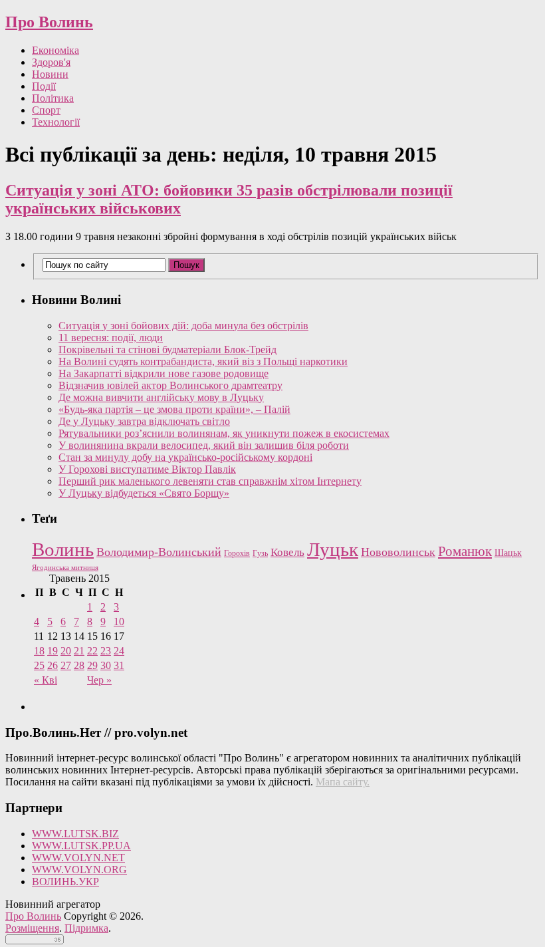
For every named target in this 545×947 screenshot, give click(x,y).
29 (92, 665)
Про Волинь (49, 22)
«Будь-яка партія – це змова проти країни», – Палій (174, 409)
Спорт (46, 110)
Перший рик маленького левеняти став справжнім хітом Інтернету (210, 481)
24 (119, 650)
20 (65, 650)
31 (119, 665)
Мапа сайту (341, 781)
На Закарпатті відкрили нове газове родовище (163, 373)
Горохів (237, 553)
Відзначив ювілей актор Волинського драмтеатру (170, 385)
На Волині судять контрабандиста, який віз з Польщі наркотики (203, 361)
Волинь (63, 549)
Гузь (260, 553)
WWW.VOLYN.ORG (79, 869)
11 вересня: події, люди (110, 337)
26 (52, 665)
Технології (56, 122)
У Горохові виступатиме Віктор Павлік (147, 469)
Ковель (287, 552)
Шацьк (508, 553)
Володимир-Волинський (158, 552)
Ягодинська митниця (65, 567)
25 (39, 665)
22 (92, 650)
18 (39, 650)
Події (44, 86)
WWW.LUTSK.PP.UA (81, 845)
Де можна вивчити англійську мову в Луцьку (161, 397)
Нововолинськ (398, 552)
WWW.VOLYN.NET (78, 857)
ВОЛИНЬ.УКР (65, 881)
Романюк (465, 551)
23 (105, 650)
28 (79, 665)
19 (52, 650)
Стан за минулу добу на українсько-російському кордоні (185, 457)
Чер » (99, 680)
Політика (53, 98)
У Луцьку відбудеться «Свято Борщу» (143, 493)
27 (65, 665)
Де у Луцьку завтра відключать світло (144, 421)
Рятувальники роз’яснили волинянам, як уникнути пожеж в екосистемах (223, 433)
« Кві (45, 680)
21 (79, 650)
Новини (50, 74)
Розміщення (32, 928)
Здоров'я (51, 62)
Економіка (55, 50)
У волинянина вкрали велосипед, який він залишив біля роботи (203, 445)
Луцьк (332, 549)
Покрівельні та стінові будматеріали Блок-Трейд (167, 349)
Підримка (86, 928)
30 (105, 665)
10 (119, 621)
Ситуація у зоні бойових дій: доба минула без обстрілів (183, 325)
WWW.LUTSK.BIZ (75, 833)
